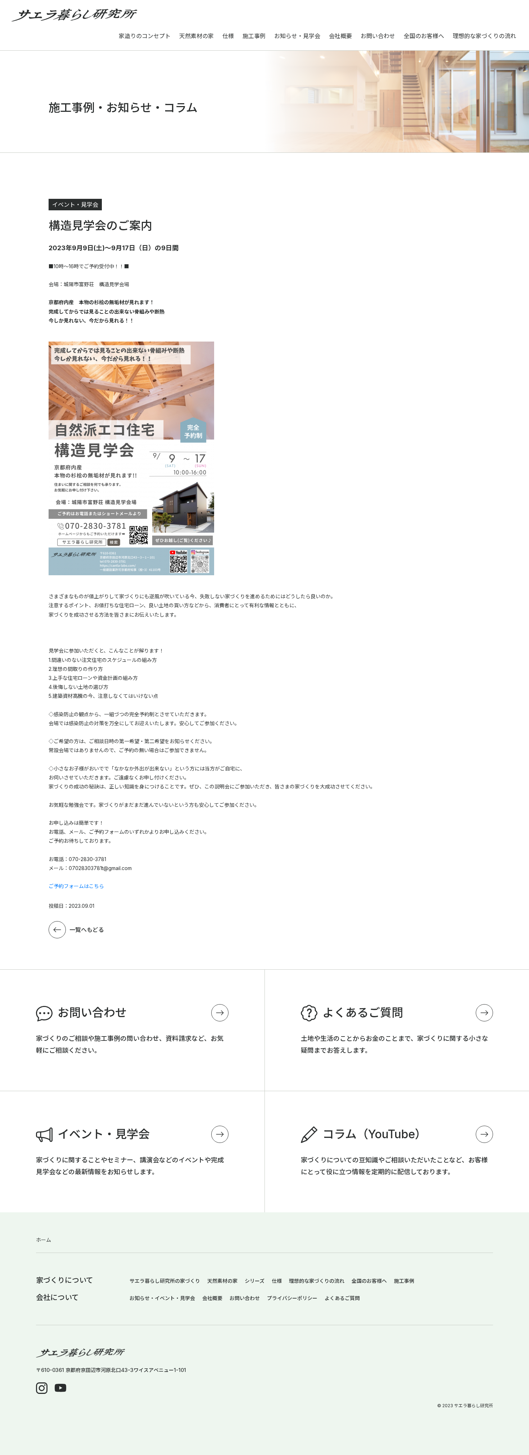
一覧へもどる (86, 929)
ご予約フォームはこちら (76, 886)
